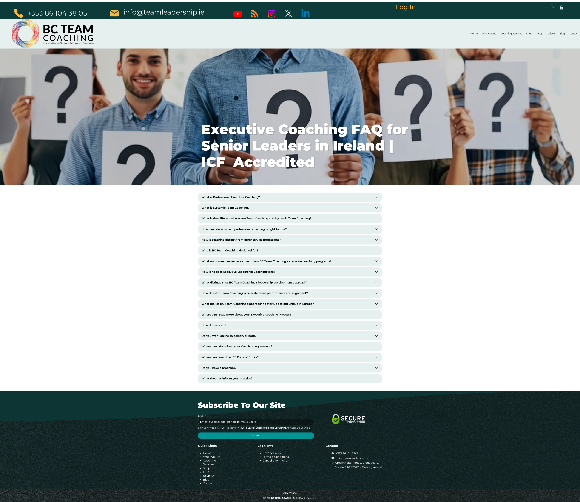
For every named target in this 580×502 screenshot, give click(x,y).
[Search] (552, 6)
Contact (208, 483)
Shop (206, 468)
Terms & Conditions (276, 456)
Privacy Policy (272, 453)
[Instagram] (272, 14)
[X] (289, 14)
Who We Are (211, 456)
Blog (206, 479)
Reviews (208, 476)
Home (207, 453)
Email (202, 416)
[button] (561, 7)
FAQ (206, 472)
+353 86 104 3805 (347, 453)
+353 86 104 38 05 (57, 13)
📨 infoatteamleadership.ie (349, 458)
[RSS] (255, 14)
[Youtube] (238, 14)
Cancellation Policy (275, 460)
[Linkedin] (305, 14)
